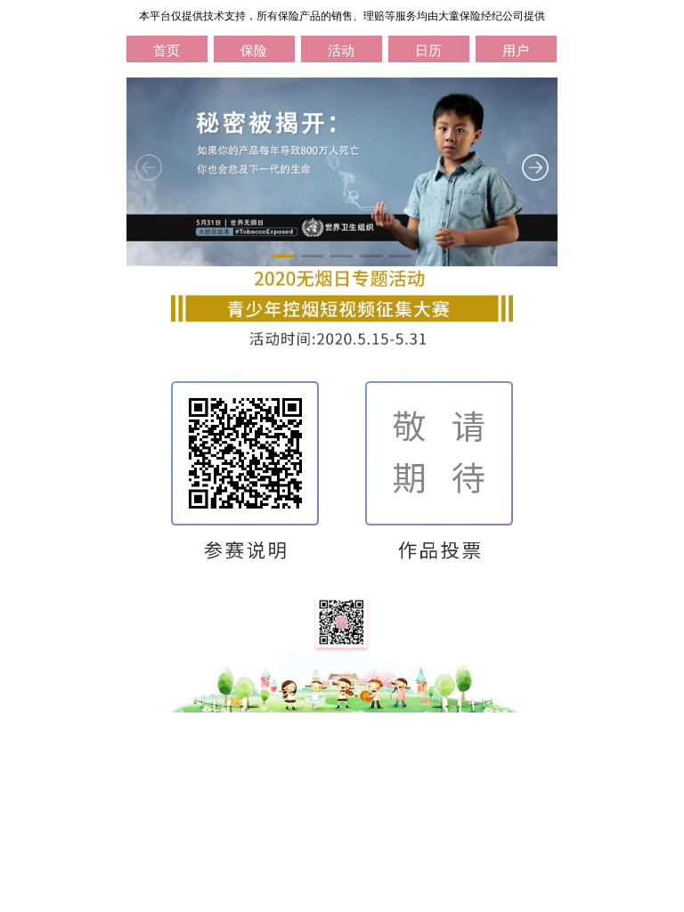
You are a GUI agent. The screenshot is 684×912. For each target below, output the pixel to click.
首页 (166, 51)
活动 (341, 51)
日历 (428, 51)
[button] (283, 256)
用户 (515, 51)
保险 (253, 51)
